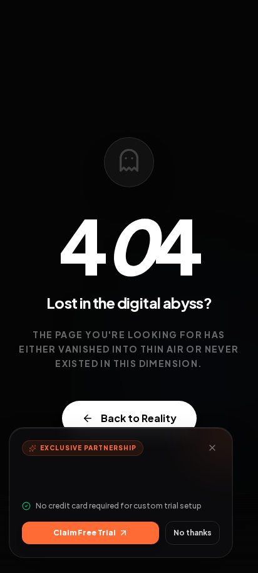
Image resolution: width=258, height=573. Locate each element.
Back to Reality (139, 418)
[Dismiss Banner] (212, 447)
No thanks (192, 532)
